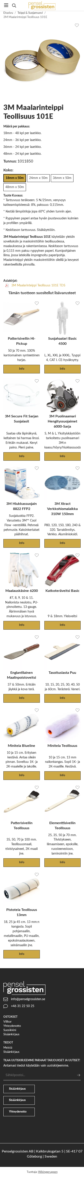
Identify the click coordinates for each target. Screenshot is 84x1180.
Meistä (7, 1047)
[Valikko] (6, 5)
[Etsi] (14, 6)
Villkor (7, 1021)
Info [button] (21, 368)
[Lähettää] (78, 1075)
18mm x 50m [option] (15, 178)
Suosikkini (9, 1030)
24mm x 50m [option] (38, 178)
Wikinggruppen (48, 1172)
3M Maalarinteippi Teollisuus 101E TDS (38, 285)
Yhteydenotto (12, 1026)
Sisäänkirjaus (11, 1034)
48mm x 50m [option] (14, 187)
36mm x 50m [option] (62, 178)
